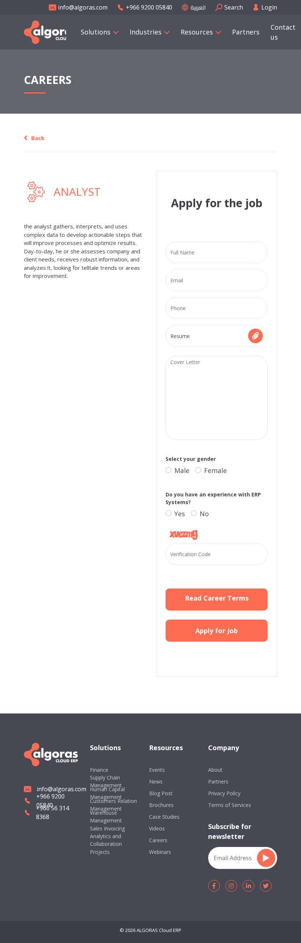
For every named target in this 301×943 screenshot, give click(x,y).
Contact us (283, 32)
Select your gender (191, 458)
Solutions (95, 31)
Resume (180, 336)
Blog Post (161, 793)
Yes (179, 513)
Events (157, 769)
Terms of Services (229, 804)
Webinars (160, 851)
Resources (197, 31)
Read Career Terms (217, 598)
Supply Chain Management (106, 781)
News (156, 781)
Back (37, 138)
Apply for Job (216, 630)
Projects (100, 851)
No (204, 513)
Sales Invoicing (107, 828)
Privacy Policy (224, 793)
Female (215, 470)
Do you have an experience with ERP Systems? (213, 498)
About (215, 769)
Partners (246, 31)
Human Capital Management (107, 793)
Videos (157, 828)
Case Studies (164, 816)
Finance (99, 769)
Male (181, 470)
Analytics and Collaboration (106, 840)
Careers (158, 840)
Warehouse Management (106, 816)
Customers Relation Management (113, 805)
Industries (146, 31)
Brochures (161, 804)
